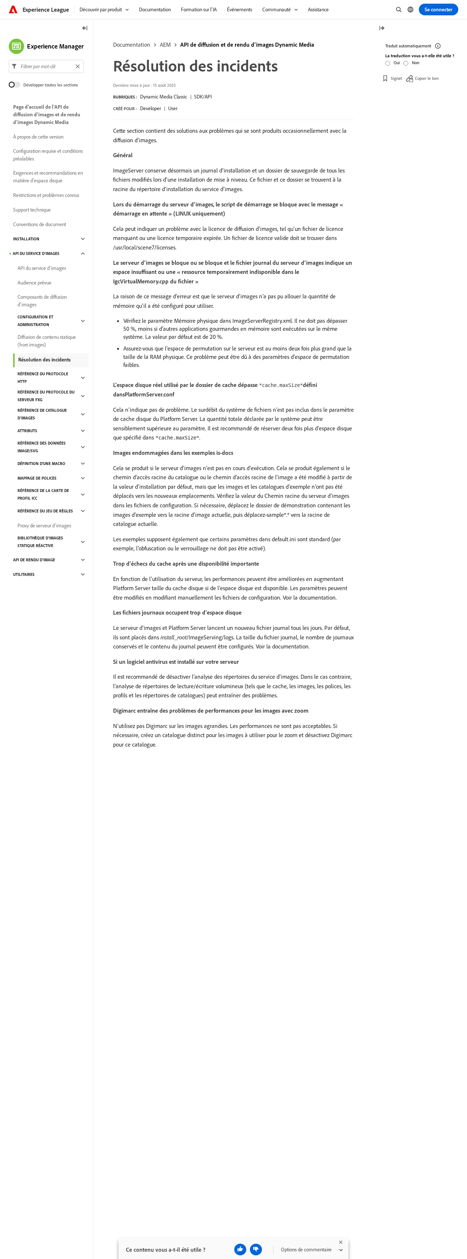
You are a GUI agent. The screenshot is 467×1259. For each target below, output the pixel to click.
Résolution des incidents (44, 359)
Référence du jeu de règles (45, 511)
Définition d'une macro (41, 463)
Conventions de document (39, 224)
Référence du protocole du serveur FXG (46, 396)
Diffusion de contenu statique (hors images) (47, 341)
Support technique (32, 209)
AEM (165, 44)
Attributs (27, 430)
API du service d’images (36, 253)
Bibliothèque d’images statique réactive (40, 541)
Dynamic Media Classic (163, 96)
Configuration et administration (35, 320)
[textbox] (46, 66)
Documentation (131, 44)
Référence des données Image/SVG (42, 447)
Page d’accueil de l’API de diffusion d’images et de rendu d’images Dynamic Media (46, 114)
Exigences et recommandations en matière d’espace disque (48, 177)
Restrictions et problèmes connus (46, 195)
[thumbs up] (240, 1249)
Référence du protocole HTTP (43, 377)
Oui (397, 62)
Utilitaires (24, 574)
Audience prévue (34, 282)
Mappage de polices (37, 478)
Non (415, 62)
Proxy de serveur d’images (44, 525)
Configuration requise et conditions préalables (48, 155)
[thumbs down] (256, 1249)
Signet (396, 78)
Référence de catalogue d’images (42, 414)
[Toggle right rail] (382, 28)
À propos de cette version (38, 136)
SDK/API (203, 96)
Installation (26, 238)
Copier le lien (427, 78)
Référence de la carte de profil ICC (43, 494)
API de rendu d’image (34, 559)
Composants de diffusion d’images (42, 301)
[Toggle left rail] (85, 28)
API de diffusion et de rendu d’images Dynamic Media (247, 44)
